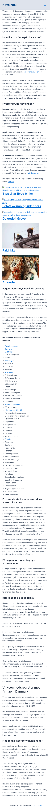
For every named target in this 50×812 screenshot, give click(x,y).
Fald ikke (8, 250)
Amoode (8, 282)
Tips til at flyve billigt (17, 193)
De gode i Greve (14, 218)
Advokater (9, 372)
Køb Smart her (33, 173)
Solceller (8, 439)
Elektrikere (9, 352)
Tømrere (8, 349)
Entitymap (38, 805)
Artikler (11, 182)
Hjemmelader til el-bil (13, 410)
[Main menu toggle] (45, 4)
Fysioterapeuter (11, 346)
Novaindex (9, 5)
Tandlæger (9, 360)
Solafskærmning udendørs (21, 206)
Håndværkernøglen (31, 72)
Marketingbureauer (12, 404)
